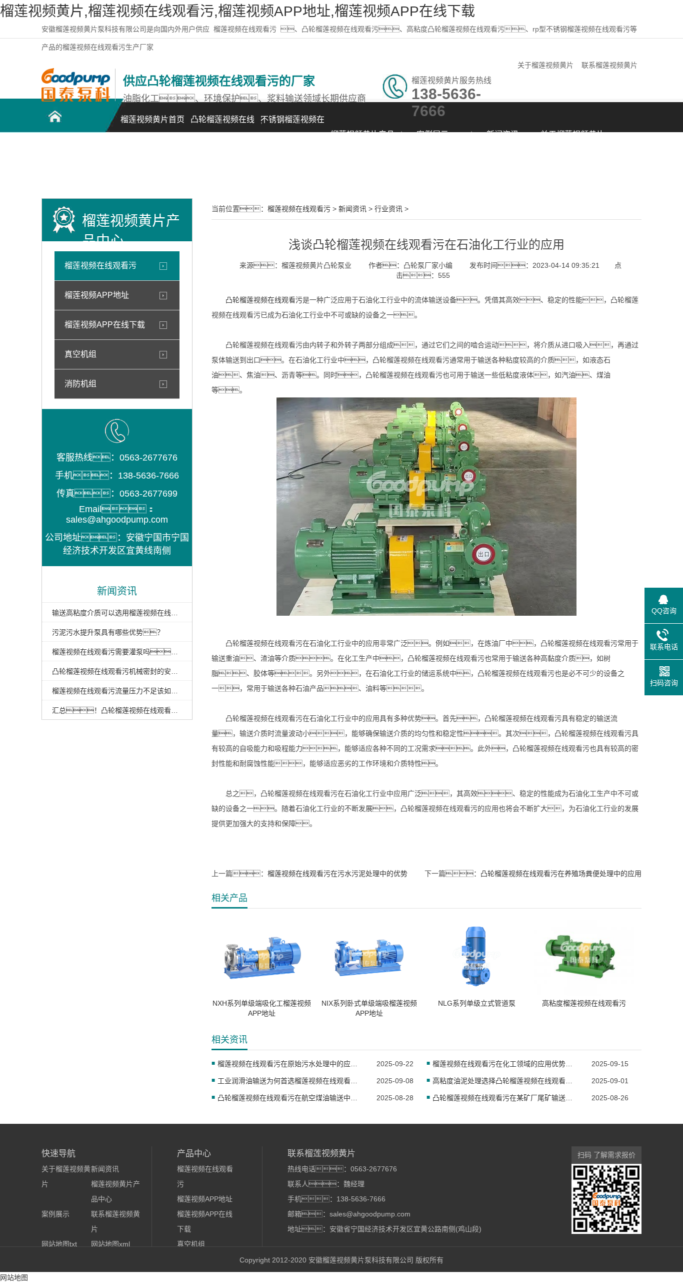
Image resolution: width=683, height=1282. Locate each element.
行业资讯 (388, 209)
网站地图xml (110, 1244)
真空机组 (80, 354)
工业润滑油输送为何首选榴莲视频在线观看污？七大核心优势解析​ (291, 1081)
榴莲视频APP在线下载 (104, 324)
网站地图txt (59, 1244)
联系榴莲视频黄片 (610, 65)
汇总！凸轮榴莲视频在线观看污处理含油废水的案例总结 (117, 710)
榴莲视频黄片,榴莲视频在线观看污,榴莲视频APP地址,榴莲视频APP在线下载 (237, 11)
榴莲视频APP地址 (96, 295)
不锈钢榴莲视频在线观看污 (292, 125)
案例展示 (432, 134)
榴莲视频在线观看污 (245, 29)
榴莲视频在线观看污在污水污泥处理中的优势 (338, 874)
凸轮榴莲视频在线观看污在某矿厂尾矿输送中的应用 (505, 1098)
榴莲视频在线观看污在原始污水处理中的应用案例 (291, 1064)
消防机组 (80, 383)
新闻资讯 (502, 134)
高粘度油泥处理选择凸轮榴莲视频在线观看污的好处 (505, 1081)
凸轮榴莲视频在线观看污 (222, 125)
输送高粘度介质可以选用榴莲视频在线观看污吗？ (117, 613)
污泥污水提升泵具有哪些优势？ (108, 632)
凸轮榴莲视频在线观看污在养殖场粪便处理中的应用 (561, 874)
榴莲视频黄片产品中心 (362, 140)
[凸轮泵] (76, 99)
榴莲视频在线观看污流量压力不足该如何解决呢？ (117, 691)
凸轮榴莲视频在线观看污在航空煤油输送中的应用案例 (291, 1098)
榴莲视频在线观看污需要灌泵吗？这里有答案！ (117, 652)
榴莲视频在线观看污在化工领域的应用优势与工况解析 (505, 1064)
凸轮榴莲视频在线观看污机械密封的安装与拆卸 (117, 671)
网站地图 (14, 1277)
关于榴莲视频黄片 (546, 65)
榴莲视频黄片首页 (152, 119)
